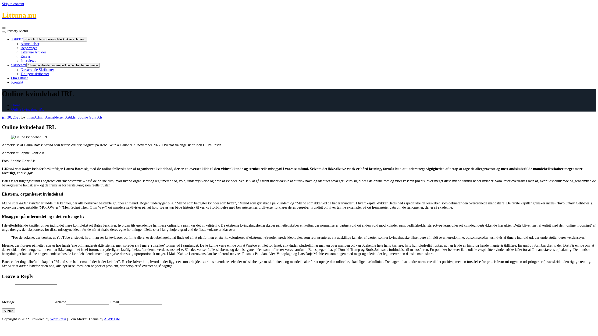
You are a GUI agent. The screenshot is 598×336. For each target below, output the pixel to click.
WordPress (58, 319)
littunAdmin (35, 117)
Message (8, 302)
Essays (26, 56)
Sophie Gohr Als (90, 117)
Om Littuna (19, 78)
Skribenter (18, 65)
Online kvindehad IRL (28, 109)
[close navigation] (4, 32)
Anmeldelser (30, 44)
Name (61, 302)
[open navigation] (4, 28)
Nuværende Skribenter (37, 70)
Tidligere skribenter (35, 74)
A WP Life (112, 319)
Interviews (28, 61)
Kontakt (17, 82)
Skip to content (13, 4)
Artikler (17, 39)
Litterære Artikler (33, 52)
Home (15, 105)
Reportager (29, 48)
